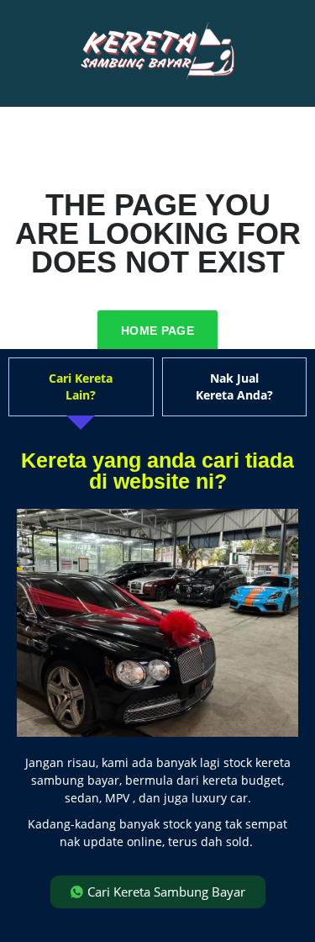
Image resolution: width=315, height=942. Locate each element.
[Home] (158, 52)
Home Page (157, 330)
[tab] (81, 386)
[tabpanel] (157, 679)
